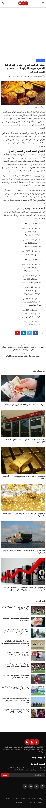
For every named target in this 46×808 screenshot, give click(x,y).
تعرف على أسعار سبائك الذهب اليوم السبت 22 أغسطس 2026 (23, 477)
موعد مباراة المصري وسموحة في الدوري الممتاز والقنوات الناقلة (15, 688)
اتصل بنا (33, 802)
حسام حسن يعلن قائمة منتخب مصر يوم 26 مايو (23, 356)
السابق (23, 345)
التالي (23, 353)
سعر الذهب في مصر (25, 139)
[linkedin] (30, 786)
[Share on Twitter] (29, 333)
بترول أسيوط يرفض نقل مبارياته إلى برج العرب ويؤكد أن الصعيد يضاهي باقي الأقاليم (15, 700)
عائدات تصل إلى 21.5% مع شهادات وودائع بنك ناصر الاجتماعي (25, 440)
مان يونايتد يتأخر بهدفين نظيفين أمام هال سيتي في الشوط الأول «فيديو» (16, 665)
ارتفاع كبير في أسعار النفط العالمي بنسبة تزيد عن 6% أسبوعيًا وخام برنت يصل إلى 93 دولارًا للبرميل (24, 588)
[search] (2, 3)
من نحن (40, 802)
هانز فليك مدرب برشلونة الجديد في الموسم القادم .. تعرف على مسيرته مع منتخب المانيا (23, 348)
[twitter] (36, 786)
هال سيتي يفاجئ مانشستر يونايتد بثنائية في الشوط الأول (15, 608)
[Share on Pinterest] (17, 333)
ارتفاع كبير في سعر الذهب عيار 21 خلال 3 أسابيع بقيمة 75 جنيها (24, 514)
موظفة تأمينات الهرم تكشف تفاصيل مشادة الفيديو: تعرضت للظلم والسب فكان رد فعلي (16, 632)
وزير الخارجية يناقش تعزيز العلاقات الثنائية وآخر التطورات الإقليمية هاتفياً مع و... (15, 643)
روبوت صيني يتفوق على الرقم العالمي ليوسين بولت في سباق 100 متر (16, 653)
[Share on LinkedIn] (23, 333)
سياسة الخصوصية (22, 802)
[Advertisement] (23, 35)
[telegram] (24, 786)
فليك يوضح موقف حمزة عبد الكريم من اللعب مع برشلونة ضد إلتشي (16, 711)
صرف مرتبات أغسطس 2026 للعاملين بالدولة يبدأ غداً (24, 405)
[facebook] (42, 786)
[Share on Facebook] (35, 333)
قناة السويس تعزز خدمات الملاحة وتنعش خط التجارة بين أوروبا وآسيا (23, 551)
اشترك (5, 775)
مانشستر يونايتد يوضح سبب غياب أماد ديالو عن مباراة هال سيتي (16, 676)
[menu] (43, 3)
